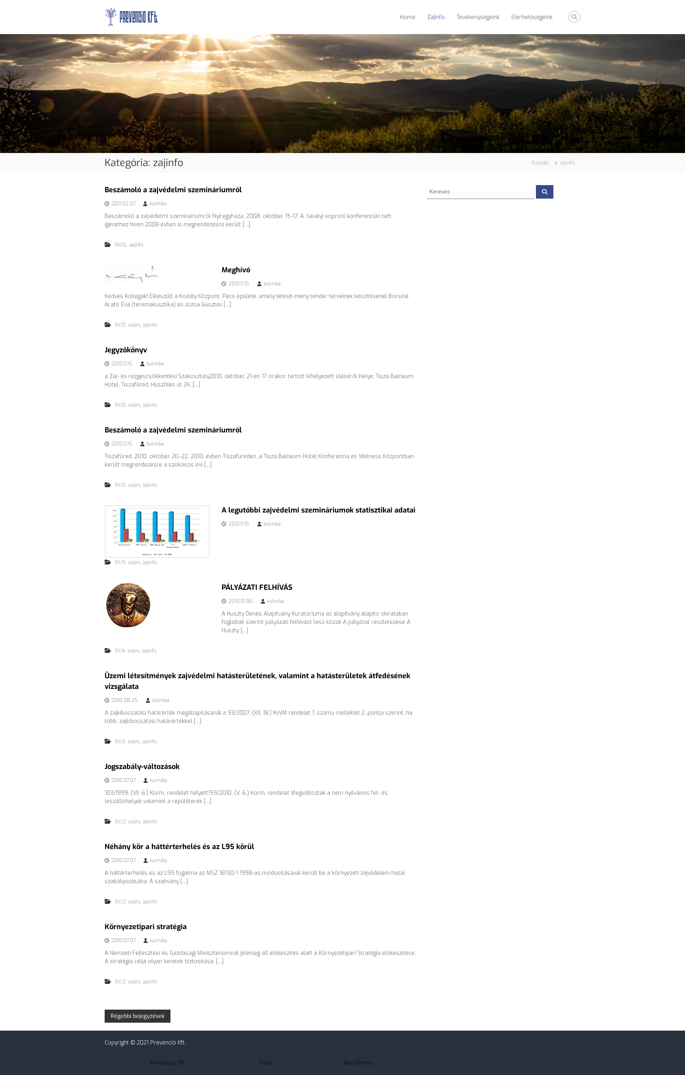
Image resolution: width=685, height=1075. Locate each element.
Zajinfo (436, 17)
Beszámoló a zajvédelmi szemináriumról (173, 190)
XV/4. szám (127, 651)
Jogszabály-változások (142, 766)
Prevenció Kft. (168, 1063)
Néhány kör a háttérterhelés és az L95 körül (179, 846)
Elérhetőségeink (532, 17)
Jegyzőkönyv (126, 350)
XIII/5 (120, 245)
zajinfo (136, 245)
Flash (265, 1063)
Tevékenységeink (478, 17)
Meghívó (236, 270)
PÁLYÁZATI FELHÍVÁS (257, 587)
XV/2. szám (127, 822)
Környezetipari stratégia (146, 927)
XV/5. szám (127, 325)
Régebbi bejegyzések (138, 1016)
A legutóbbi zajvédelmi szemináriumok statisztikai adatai (318, 510)
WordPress (358, 1063)
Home (407, 17)
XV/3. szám (127, 741)
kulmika (157, 204)
